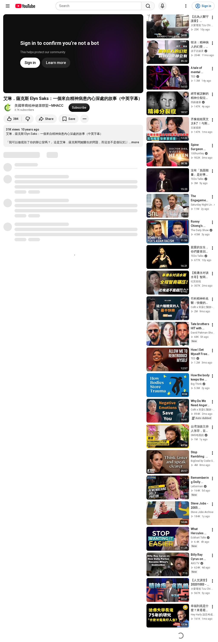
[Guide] (7, 6)
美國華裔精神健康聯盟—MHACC (38, 106)
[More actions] (84, 119)
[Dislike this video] (28, 119)
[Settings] (185, 6)
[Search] (148, 6)
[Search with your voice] (162, 6)
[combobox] (99, 6)
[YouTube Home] (25, 6)
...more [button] (134, 142)
